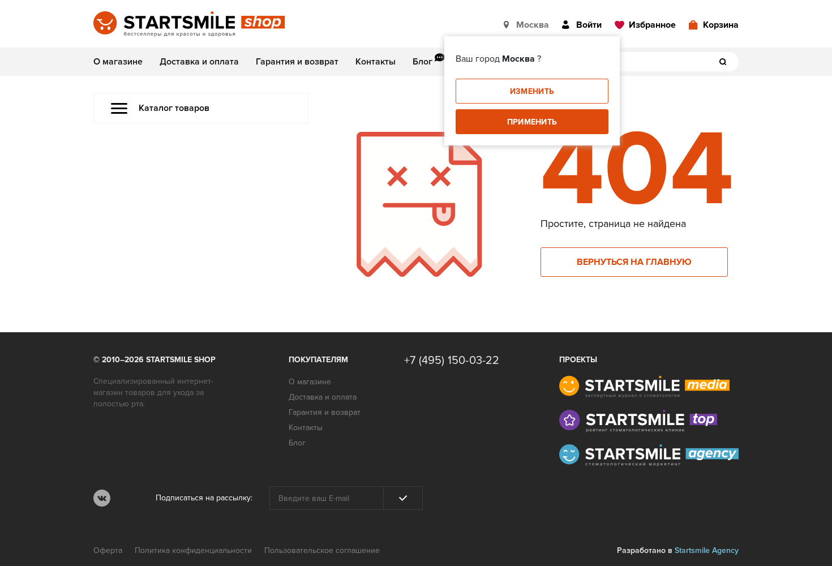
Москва (532, 25)
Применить (532, 122)
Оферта (107, 550)
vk (101, 498)
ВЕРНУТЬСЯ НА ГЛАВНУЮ (634, 262)
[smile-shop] (189, 24)
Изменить (532, 91)
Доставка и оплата (199, 61)
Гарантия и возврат (297, 61)
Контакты (375, 61)
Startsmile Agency (707, 550)
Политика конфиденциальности (193, 550)
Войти (589, 25)
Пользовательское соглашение (322, 550)
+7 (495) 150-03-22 (452, 360)
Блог (422, 61)
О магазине (118, 61)
